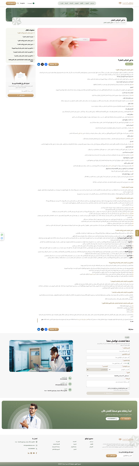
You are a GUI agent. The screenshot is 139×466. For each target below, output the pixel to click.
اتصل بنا (58, 441)
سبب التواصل (126, 366)
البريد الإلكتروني (126, 354)
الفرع (128, 372)
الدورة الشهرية (92, 274)
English (22, 3)
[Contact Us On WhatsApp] (2, 235)
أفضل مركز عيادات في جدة (83, 319)
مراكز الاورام (73, 446)
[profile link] (36, 453)
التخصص (105, 366)
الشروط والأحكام (56, 449)
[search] (18, 3)
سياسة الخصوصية (56, 446)
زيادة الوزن (80, 133)
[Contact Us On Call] (2, 238)
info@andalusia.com (61, 384)
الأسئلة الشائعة (56, 444)
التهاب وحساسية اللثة (127, 213)
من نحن (92, 3)
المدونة (66, 3)
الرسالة (127, 378)
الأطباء (81, 3)
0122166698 (63, 379)
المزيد (62, 3)
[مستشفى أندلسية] (125, 3)
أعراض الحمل (111, 165)
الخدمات (71, 3)
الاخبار (75, 449)
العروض (76, 3)
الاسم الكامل (126, 348)
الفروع (87, 3)
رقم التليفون (126, 360)
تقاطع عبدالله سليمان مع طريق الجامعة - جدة (55, 390)
